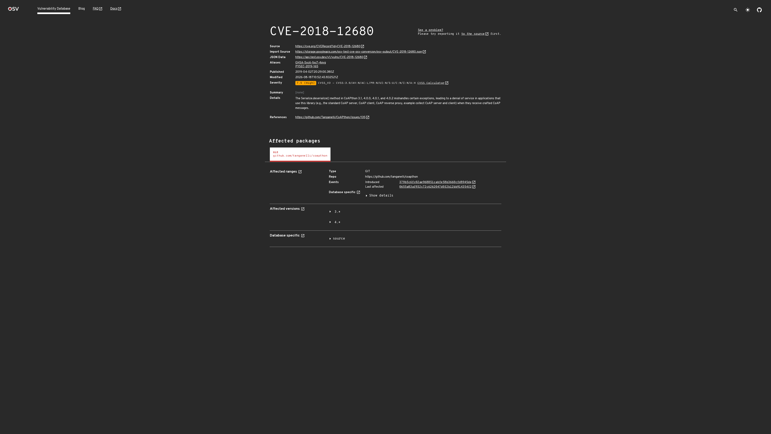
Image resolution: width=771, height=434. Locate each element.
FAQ (95, 9)
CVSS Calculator (431, 83)
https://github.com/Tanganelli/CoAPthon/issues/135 (330, 117)
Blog (81, 9)
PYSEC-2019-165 (306, 67)
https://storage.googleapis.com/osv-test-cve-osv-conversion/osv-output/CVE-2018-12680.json (358, 52)
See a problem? (430, 30)
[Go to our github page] (759, 9)
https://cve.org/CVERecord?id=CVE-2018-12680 (327, 46)
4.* (338, 222)
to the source (473, 34)
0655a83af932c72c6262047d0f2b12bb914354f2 (435, 187)
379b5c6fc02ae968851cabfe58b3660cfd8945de (435, 182)
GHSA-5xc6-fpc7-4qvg (310, 63)
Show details (381, 196)
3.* (338, 212)
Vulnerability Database (53, 9)
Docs (113, 9)
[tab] (300, 154)
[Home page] (13, 10)
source (339, 239)
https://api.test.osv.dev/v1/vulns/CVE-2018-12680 (329, 57)
